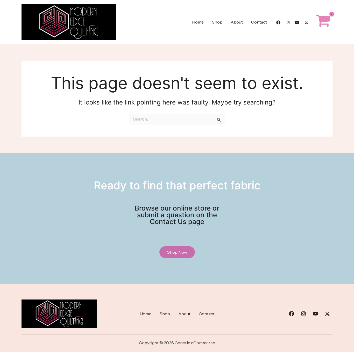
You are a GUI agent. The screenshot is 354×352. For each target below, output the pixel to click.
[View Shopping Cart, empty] (323, 22)
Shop (217, 22)
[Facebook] (278, 22)
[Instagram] (288, 22)
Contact (259, 22)
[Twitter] (306, 22)
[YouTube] (297, 22)
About (237, 22)
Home (198, 22)
